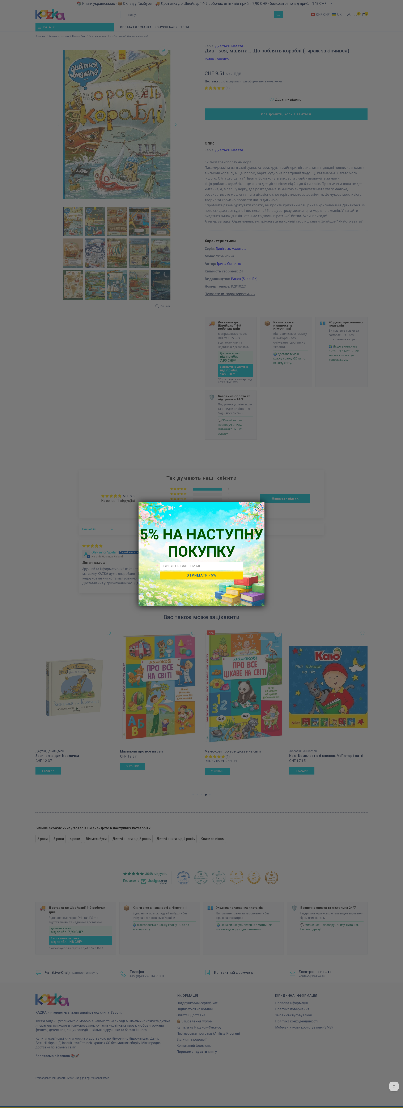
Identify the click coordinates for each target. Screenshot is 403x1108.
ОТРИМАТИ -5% (201, 575)
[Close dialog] (258, 507)
